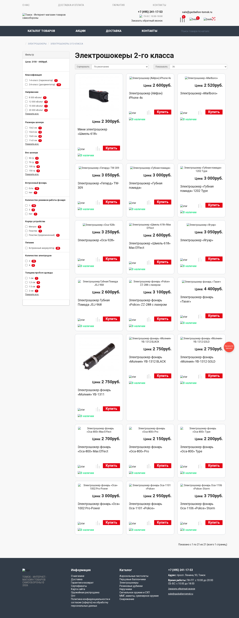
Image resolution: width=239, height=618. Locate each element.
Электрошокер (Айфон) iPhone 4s (146, 95)
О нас (26, 5)
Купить (111, 148)
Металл (34, 227)
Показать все (32, 114)
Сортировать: (83, 66)
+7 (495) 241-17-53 (180, 570)
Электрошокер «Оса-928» (96, 240)
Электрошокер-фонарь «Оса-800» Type (196, 449)
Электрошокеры (37, 44)
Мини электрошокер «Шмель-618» (92, 131)
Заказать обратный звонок (147, 20)
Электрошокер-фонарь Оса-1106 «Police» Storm (197, 506)
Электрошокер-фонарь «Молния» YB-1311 (94, 392)
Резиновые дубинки (131, 586)
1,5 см (33, 282)
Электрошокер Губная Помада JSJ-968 (94, 302)
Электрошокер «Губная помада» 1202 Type (197, 189)
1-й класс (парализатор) (42, 80)
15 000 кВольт (37, 106)
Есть (33, 188)
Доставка (113, 31)
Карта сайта (78, 589)
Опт (73, 595)
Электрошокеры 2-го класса (66, 44)
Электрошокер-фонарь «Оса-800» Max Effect (94, 449)
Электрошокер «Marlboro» (198, 93)
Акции (80, 31)
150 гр (33, 170)
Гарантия (119, 5)
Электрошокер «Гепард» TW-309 (98, 185)
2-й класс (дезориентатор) (44, 84)
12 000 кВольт (37, 101)
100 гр (33, 166)
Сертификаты (79, 586)
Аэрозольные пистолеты (134, 576)
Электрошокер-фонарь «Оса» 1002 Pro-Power (99, 506)
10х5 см (34, 136)
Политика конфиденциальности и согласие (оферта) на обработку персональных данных (90, 602)
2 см (32, 291)
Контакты (159, 5)
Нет (32, 192)
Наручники (126, 589)
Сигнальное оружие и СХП (135, 592)
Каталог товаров (41, 31)
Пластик (34, 231)
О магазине (77, 576)
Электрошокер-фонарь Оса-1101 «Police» (145, 506)
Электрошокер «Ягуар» (196, 240)
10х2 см (34, 128)
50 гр (32, 158)
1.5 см (33, 286)
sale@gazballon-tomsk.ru (197, 12)
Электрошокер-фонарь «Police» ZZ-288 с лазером (148, 302)
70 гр (32, 162)
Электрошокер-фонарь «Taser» (196, 299)
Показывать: (162, 66)
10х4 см (34, 132)
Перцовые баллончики (133, 579)
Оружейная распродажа (85, 592)
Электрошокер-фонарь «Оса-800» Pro (145, 449)
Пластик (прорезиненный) (43, 235)
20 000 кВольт (37, 110)
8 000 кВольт (36, 97)
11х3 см (34, 140)
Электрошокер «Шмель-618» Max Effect (149, 245)
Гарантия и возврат (82, 582)
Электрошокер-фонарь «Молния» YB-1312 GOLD (197, 359)
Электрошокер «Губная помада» (145, 185)
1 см (32, 278)
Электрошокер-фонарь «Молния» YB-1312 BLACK (147, 359)
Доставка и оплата (71, 5)
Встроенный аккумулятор (43, 248)
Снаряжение (127, 599)
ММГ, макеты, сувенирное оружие (139, 595)
